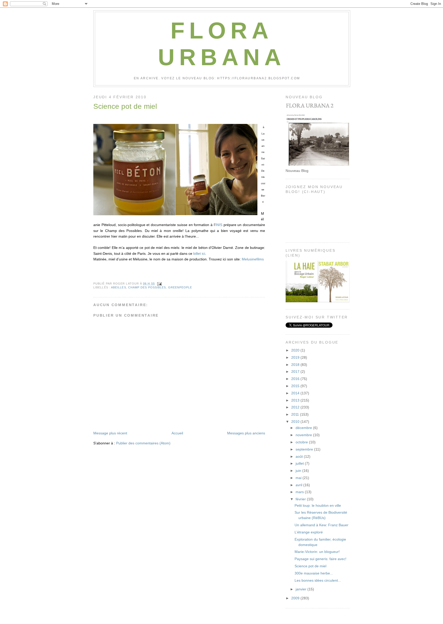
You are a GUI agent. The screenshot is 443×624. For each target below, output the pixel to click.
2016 (295, 379)
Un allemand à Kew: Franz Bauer (321, 525)
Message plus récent (110, 433)
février (301, 499)
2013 (295, 400)
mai (299, 478)
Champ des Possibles (147, 287)
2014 (295, 393)
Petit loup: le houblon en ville (318, 505)
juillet (300, 463)
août (300, 456)
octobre (302, 442)
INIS (219, 225)
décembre (304, 428)
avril (299, 485)
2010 (295, 422)
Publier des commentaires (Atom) (143, 443)
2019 (295, 357)
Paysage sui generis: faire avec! (320, 559)
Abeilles (118, 287)
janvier (301, 589)
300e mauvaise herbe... (314, 573)
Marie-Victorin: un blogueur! (317, 552)
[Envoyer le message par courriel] (159, 283)
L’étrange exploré (309, 532)
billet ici (199, 253)
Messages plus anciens (246, 433)
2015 (295, 386)
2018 (295, 365)
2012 (295, 407)
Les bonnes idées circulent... (318, 580)
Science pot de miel (125, 106)
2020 (295, 350)
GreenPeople (180, 287)
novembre (304, 435)
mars (300, 492)
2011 (295, 414)
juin (299, 471)
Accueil (177, 433)
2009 (295, 598)
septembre (305, 449)
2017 (295, 371)
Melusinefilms (253, 259)
